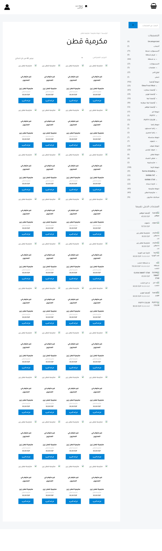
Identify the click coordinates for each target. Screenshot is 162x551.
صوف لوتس (150, 150)
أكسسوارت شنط (152, 51)
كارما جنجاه (150, 184)
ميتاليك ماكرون (153, 197)
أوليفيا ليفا (151, 99)
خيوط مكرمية (153, 189)
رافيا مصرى (150, 133)
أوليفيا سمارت (149, 90)
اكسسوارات (154, 64)
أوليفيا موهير (150, 107)
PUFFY (152, 116)
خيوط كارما (154, 168)
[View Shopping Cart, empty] (153, 7)
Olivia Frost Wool (148, 86)
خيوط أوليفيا (154, 82)
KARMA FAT (150, 176)
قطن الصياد (150, 159)
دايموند (152, 141)
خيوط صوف (154, 146)
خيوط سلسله (153, 138)
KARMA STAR (150, 180)
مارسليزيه (151, 163)
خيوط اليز (155, 112)
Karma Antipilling (148, 171)
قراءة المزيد (97, 100)
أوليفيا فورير (150, 94)
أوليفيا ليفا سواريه (148, 103)
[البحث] (133, 25)
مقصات (152, 68)
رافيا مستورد (150, 129)
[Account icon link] (7, 7)
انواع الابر (156, 73)
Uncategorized (153, 42)
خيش (157, 77)
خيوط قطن (154, 155)
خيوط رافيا (155, 125)
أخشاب (156, 46)
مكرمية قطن (150, 193)
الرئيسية (104, 33)
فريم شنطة (150, 55)
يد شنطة (151, 59)
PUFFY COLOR (149, 120)
